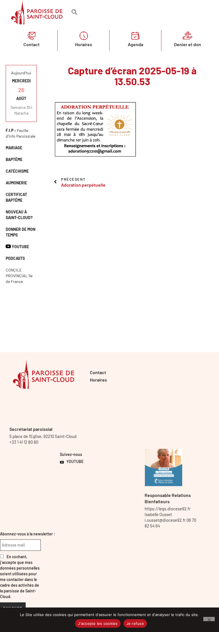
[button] (74, 12)
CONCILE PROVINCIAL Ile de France (19, 276)
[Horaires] (83, 35)
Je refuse (135, 623)
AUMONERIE (16, 182)
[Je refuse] (209, 619)
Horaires (83, 44)
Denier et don (187, 44)
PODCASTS (15, 258)
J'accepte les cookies (97, 623)
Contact (31, 44)
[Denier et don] (187, 35)
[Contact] (31, 35)
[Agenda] (135, 35)
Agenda (135, 44)
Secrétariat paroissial (30, 429)
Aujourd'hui (21, 72)
